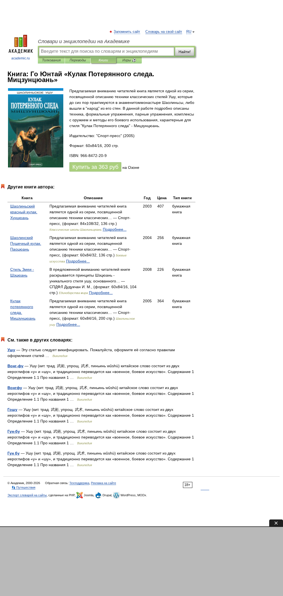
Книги (103, 60)
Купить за (95, 167)
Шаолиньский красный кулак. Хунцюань (23, 212)
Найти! (185, 51)
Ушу (11, 350)
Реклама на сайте (103, 483)
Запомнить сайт (127, 32)
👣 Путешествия (23, 487)
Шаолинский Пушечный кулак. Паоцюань (25, 243)
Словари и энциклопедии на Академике (84, 41)
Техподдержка (79, 483)
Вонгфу (14, 387)
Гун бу (13, 453)
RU (188, 32)
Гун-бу (13, 431)
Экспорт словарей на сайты (27, 495)
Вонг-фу (15, 366)
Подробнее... (115, 229)
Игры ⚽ (129, 60)
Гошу (12, 409)
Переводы (78, 60)
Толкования (51, 60)
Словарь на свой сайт (163, 32)
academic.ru (20, 58)
